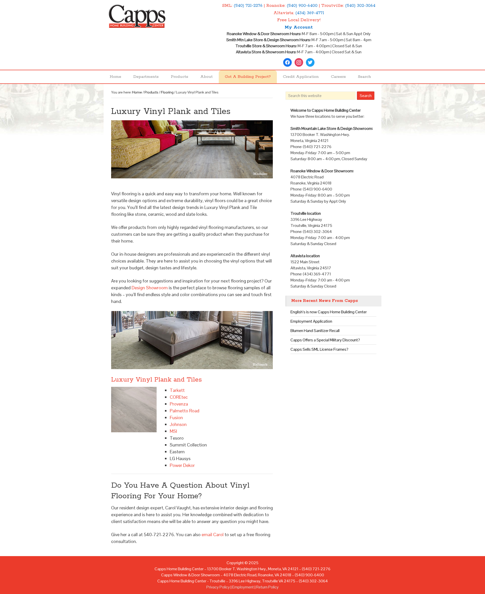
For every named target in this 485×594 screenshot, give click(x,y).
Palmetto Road (184, 411)
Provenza (179, 404)
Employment (243, 587)
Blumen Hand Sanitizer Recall (315, 330)
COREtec (179, 397)
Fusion (176, 417)
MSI (173, 431)
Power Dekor (182, 465)
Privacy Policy (218, 587)
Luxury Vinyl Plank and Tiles (156, 380)
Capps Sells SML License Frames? (319, 349)
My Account (299, 27)
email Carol (213, 534)
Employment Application (311, 321)
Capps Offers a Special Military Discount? (325, 340)
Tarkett (177, 390)
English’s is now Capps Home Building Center (328, 312)
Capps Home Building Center (152, 19)
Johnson (178, 424)
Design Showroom (150, 288)
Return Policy (267, 587)
